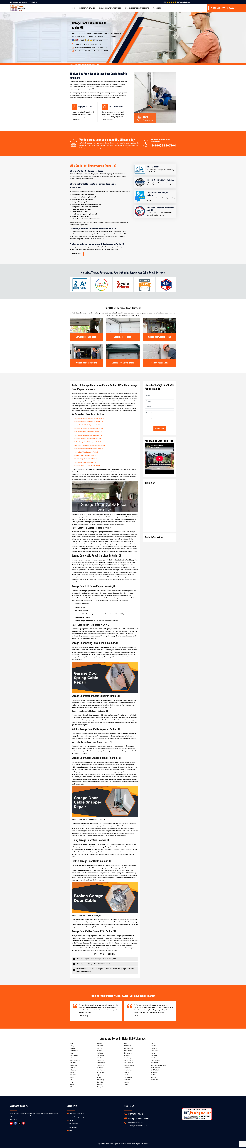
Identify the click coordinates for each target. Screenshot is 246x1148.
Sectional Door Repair (123, 336)
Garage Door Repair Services (110, 8)
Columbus (73, 1070)
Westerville (154, 1072)
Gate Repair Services (87, 8)
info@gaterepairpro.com (19, 2)
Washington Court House (158, 1065)
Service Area (73, 1127)
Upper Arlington (155, 1060)
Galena (72, 1087)
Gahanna (72, 1084)
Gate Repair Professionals (140, 1144)
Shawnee (153, 1046)
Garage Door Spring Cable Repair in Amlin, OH (88, 432)
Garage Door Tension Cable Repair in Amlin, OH (88, 428)
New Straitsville (128, 1063)
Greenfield (100, 1046)
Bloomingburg (74, 1050)
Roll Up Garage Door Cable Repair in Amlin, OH (88, 442)
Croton (72, 1077)
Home (73, 8)
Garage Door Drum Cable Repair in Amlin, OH (87, 438)
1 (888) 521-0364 (222, 8)
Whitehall (153, 1077)
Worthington (154, 1080)
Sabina (126, 1084)
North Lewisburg (129, 1065)
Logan (98, 1075)
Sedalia (126, 1087)
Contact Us (76, 254)
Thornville (154, 1055)
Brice (71, 1053)
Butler (72, 1058)
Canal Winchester (75, 1060)
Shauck (153, 1043)
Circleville (73, 1067)
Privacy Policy (73, 1124)
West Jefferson (155, 1067)
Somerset (154, 1048)
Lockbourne (100, 1072)
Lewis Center (101, 1070)
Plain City (127, 1072)
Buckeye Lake (74, 1055)
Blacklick (72, 1048)
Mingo (125, 1043)
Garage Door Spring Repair (123, 362)
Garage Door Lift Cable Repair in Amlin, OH (87, 425)
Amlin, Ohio (33, 2)
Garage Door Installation (86, 362)
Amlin (76, 64)
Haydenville (100, 1055)
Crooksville (73, 1075)
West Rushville (155, 1070)
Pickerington (128, 1070)
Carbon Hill (73, 1063)
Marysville (100, 1082)
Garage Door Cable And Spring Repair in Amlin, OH (89, 418)
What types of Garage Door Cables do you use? (94, 964)
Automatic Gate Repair (76, 1113)
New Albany (127, 1058)
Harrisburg (100, 1053)
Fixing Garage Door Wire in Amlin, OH (85, 455)
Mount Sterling (128, 1048)
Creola (72, 1072)
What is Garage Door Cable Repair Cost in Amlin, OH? (96, 959)
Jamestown (100, 1060)
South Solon (154, 1050)
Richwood (127, 1080)
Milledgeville (100, 1087)
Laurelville (100, 1067)
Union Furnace (155, 1058)
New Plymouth (128, 1060)
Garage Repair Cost (159, 362)
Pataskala (127, 1067)
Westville (153, 1075)
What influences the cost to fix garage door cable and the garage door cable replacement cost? (105, 970)
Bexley (72, 1046)
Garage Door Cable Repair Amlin (89, 64)
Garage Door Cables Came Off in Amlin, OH (87, 465)
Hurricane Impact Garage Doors (137, 8)
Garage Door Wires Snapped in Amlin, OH (86, 452)
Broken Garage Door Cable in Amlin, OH (86, 459)
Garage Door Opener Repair (159, 336)
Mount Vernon (128, 1050)
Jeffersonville (101, 1063)
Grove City (100, 1048)
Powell (126, 1075)
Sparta (153, 1053)
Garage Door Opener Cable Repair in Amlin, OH (88, 435)
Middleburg (100, 1084)
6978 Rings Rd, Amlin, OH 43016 (137, 1126)
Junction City (101, 1065)
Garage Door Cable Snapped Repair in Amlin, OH (88, 448)
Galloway (99, 1043)
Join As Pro (157, 8)
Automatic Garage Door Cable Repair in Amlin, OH (89, 445)
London (99, 1077)
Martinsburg (100, 1080)
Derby (71, 1080)
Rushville (126, 1082)
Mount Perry (127, 1046)
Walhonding (154, 1063)
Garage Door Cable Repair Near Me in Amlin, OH (88, 421)
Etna (71, 1082)
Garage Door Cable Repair (86, 336)
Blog (70, 1130)
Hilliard (99, 1058)
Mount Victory (128, 1053)
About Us (72, 1120)
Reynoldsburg (128, 1077)
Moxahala (127, 1055)
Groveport (100, 1050)
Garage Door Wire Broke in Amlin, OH (85, 462)
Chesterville (73, 1065)
